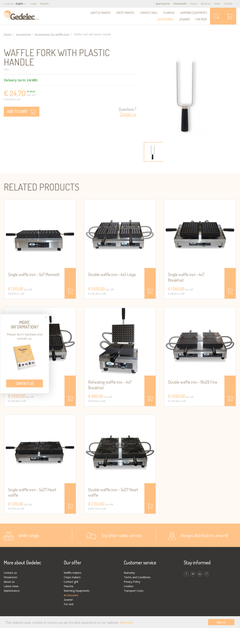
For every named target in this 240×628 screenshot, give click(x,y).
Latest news (11, 586)
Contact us (24, 383)
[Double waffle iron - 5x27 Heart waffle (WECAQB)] (120, 449)
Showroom (10, 577)
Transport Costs (133, 590)
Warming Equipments (193, 13)
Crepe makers (125, 13)
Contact (228, 3)
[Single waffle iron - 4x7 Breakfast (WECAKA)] (200, 234)
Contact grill (149, 13)
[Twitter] (192, 573)
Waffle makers (101, 13)
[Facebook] (186, 573)
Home (193, 3)
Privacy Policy (132, 581)
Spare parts (163, 3)
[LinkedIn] (199, 573)
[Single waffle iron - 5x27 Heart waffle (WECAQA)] (40, 449)
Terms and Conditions (137, 577)
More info (126, 622)
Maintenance (12, 590)
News (217, 3)
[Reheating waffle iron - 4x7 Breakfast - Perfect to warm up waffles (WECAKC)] (120, 341)
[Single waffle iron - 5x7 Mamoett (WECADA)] (40, 234)
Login (33, 3)
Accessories (166, 19)
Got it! (221, 622)
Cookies (129, 586)
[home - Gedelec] (21, 15)
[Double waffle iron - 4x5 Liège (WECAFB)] (120, 234)
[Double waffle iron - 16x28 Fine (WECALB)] (200, 341)
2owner (184, 19)
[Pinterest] (206, 573)
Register (44, 3)
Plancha (169, 13)
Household (180, 3)
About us (205, 3)
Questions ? (127, 112)
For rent (201, 19)
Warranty (129, 572)
